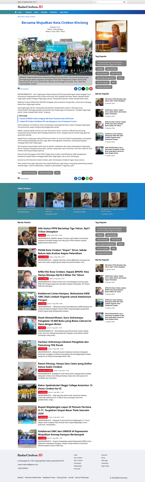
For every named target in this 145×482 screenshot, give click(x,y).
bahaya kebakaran (104, 87)
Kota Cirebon (30, 17)
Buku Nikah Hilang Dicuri (28, 209)
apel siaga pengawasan (105, 78)
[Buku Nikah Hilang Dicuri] (31, 199)
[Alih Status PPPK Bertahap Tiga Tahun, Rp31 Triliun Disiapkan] (99, 102)
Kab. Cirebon (78, 460)
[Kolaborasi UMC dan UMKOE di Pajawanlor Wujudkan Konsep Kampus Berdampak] (27, 439)
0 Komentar (24, 89)
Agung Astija (111, 69)
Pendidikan (43, 392)
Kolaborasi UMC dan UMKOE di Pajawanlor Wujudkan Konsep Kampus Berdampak (63, 433)
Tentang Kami (62, 477)
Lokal (19, 12)
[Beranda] (16, 12)
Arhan (120, 78)
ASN (113, 82)
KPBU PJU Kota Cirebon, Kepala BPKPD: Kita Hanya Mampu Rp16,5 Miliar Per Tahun (115, 123)
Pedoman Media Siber (33, 477)
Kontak (71, 477)
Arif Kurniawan (102, 82)
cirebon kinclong (29, 173)
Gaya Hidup (64, 12)
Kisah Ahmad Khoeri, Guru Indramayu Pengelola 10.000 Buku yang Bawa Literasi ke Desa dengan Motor (114, 150)
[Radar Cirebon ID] (30, 6)
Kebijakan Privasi (49, 477)
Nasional (29, 12)
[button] (20, 12)
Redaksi (20, 477)
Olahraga (44, 12)
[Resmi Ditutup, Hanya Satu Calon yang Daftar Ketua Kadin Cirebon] (27, 371)
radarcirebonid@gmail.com (28, 464)
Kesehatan (53, 12)
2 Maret (100, 69)
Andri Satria (116, 73)
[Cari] (124, 2)
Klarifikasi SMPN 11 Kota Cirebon (86, 209)
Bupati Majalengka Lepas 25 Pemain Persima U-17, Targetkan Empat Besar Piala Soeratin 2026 (64, 410)
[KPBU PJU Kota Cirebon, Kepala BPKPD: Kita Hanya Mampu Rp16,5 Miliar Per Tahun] (99, 125)
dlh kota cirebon (46, 173)
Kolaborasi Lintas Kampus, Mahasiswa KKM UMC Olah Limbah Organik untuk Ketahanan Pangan (114, 136)
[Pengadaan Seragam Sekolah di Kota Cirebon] (114, 199)
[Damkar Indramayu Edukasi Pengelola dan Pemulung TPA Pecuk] (27, 349)
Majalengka (43, 417)
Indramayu (42, 349)
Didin (58, 27)
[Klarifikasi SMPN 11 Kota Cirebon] (86, 199)
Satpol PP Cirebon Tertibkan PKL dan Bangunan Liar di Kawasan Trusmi (48, 121)
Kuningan (42, 304)
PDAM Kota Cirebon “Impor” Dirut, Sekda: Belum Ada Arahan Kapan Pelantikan (115, 112)
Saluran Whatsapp (82, 477)
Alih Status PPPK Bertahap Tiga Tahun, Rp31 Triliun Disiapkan (115, 100)
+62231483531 (23, 468)
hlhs (57, 173)
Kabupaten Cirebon (45, 370)
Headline (42, 328)
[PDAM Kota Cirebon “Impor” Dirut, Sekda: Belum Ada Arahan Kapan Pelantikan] (99, 113)
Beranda (21, 17)
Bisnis (36, 12)
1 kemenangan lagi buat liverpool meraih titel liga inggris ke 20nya (109, 63)
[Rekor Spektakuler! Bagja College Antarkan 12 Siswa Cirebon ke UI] (27, 393)
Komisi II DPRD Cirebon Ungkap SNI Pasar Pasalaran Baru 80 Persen (47, 118)
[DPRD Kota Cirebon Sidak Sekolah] (58, 199)
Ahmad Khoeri (102, 73)
